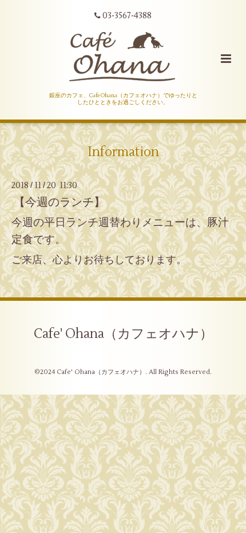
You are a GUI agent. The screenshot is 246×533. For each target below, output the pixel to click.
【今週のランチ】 (59, 202)
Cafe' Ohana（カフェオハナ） (123, 334)
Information (123, 152)
